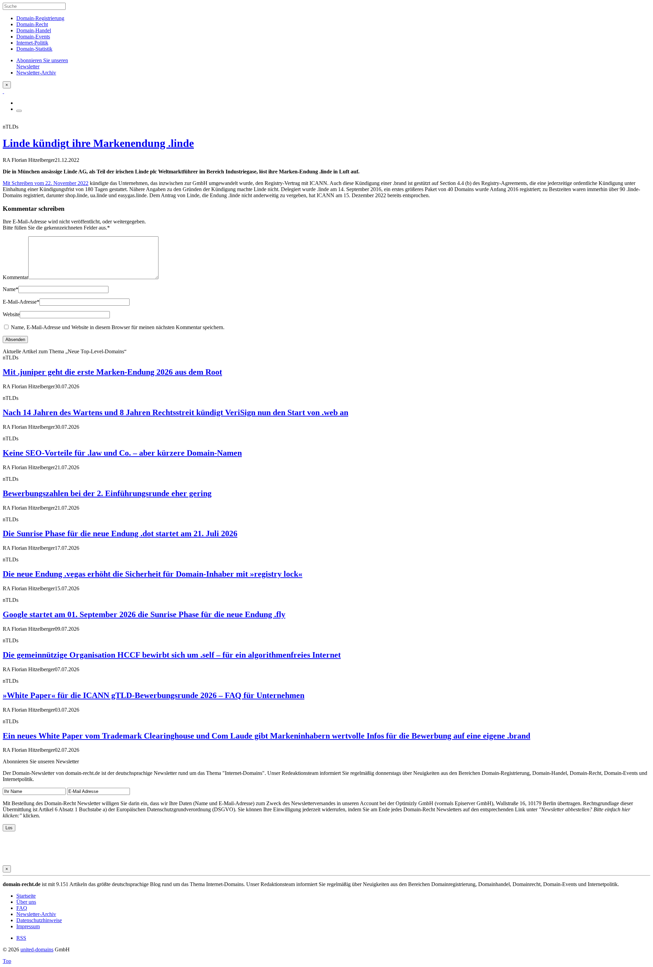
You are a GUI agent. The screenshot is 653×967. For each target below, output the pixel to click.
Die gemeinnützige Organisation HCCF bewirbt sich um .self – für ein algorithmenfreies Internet (172, 654)
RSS (21, 938)
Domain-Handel (33, 30)
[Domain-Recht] (3, 91)
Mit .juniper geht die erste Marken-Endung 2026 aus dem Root (112, 372)
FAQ (21, 908)
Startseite (26, 896)
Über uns (26, 902)
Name (10, 289)
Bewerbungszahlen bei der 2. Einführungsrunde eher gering (107, 493)
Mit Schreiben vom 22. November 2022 (45, 183)
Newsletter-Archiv (36, 914)
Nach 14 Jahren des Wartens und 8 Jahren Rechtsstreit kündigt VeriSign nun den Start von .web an (175, 412)
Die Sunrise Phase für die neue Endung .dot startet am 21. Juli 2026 (120, 533)
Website (11, 314)
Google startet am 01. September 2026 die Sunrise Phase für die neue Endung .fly (144, 614)
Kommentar (15, 277)
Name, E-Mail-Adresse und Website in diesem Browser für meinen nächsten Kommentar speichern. (117, 327)
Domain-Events (33, 36)
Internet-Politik (32, 43)
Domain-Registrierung (40, 18)
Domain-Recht (32, 24)
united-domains (36, 949)
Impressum (28, 926)
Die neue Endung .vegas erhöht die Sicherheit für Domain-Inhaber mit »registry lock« (152, 574)
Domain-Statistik (34, 49)
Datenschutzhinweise (39, 920)
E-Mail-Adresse (21, 302)
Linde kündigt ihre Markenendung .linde (98, 143)
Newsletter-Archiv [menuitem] (36, 72)
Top (7, 961)
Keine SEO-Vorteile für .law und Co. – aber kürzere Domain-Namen (122, 452)
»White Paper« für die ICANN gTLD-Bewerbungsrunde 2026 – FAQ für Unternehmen (153, 695)
